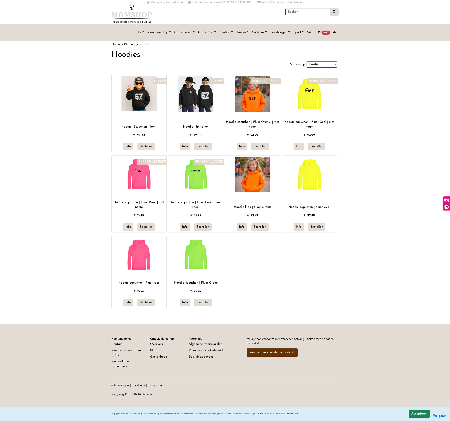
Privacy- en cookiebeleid (206, 350)
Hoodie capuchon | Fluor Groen (196, 282)
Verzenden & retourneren (120, 364)
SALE (311, 32)
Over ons (156, 344)
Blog (153, 350)
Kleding (225, 32)
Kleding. (130, 44)
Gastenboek (158, 356)
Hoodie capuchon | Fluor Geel (309, 207)
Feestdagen (278, 32)
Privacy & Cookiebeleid (287, 414)
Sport (297, 32)
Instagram (155, 385)
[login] (334, 32)
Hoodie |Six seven (195, 126)
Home (116, 44)
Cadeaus (258, 32)
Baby (138, 32)
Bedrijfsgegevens (201, 356)
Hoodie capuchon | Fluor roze (139, 282)
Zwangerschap (158, 32)
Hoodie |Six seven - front (139, 126)
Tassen (241, 32)
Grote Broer (183, 32)
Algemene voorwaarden (205, 344)
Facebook (139, 385)
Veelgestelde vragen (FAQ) (126, 353)
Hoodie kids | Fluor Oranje (253, 207)
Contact (117, 344)
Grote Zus (206, 32)
